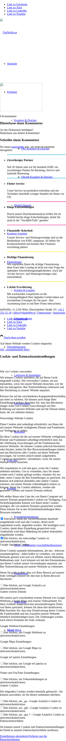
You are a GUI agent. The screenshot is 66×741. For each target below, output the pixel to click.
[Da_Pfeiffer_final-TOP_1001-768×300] (8, 32)
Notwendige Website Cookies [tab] (16, 418)
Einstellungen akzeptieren (14, 736)
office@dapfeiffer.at (24, 312)
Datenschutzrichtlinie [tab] (11, 720)
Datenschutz (44, 312)
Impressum (59, 312)
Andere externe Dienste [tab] (13, 591)
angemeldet (17, 146)
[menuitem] (36, 149)
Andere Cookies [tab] (9, 685)
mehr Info (23, 349)
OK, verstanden (9, 349)
